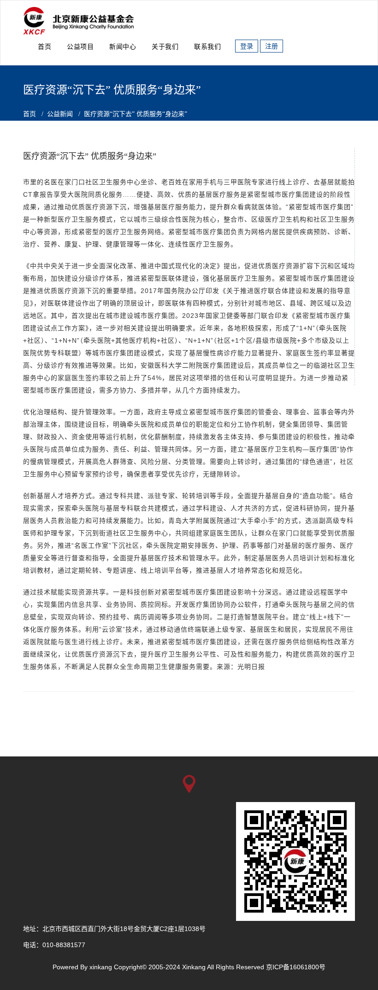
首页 (44, 46)
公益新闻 (60, 114)
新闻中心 (122, 46)
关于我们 (165, 46)
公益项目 (80, 46)
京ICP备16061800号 (295, 967)
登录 (246, 46)
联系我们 (207, 46)
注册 (271, 46)
